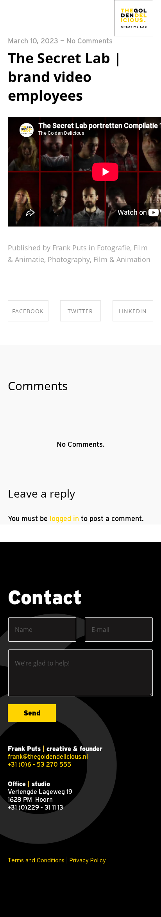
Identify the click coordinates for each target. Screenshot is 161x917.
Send (31, 713)
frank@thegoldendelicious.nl (48, 756)
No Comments (89, 41)
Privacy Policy (88, 860)
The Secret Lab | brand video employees (65, 76)
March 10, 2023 (33, 41)
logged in (64, 518)
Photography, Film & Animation (99, 259)
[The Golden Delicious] (133, 18)
